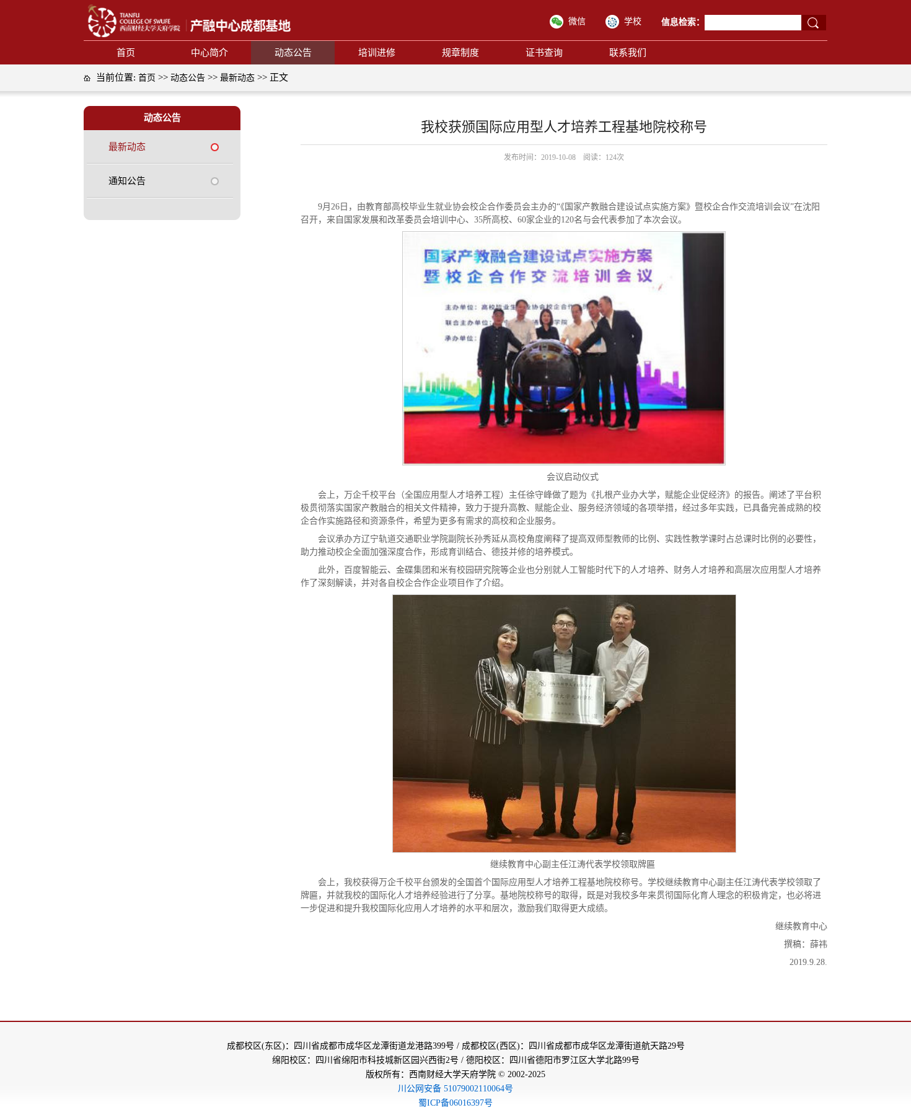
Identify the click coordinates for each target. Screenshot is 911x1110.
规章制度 (460, 53)
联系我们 (627, 53)
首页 (126, 53)
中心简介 (209, 53)
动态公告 (293, 53)
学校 (632, 21)
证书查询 (544, 53)
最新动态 (237, 77)
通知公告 (127, 181)
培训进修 (376, 53)
